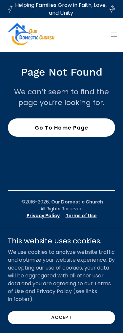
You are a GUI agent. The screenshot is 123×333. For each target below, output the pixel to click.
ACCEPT (61, 317)
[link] (31, 34)
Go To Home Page (61, 127)
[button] (113, 34)
